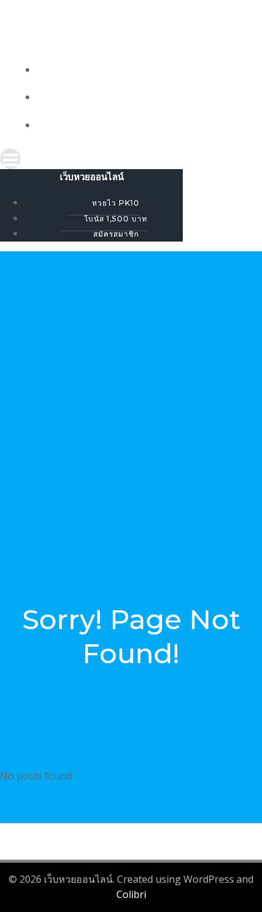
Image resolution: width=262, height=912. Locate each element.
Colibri (131, 894)
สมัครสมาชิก (143, 125)
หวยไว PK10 (143, 70)
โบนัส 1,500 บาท (143, 97)
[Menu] (131, 158)
